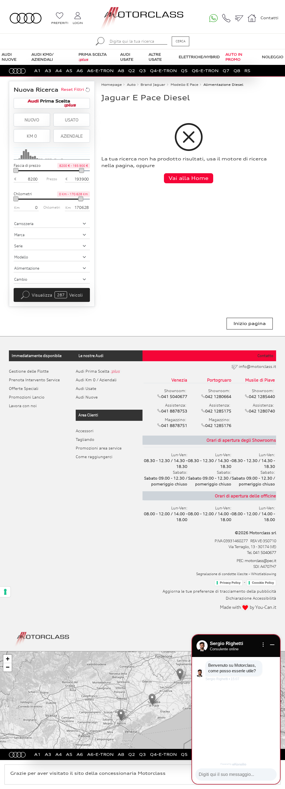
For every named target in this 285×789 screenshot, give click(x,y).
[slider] (15, 170)
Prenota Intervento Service (34, 379)
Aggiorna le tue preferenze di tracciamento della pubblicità (219, 591)
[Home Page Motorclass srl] (25, 18)
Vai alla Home (188, 178)
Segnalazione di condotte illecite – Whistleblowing (236, 574)
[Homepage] (42, 638)
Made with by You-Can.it (248, 607)
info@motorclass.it (257, 366)
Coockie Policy (263, 583)
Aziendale (72, 135)
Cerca (180, 41)
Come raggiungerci (94, 456)
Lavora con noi (23, 405)
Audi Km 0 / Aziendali (96, 379)
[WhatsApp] (213, 18)
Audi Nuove (87, 397)
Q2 (131, 70)
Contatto (265, 355)
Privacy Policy (230, 583)
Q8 (237, 70)
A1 (37, 70)
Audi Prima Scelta (98, 371)
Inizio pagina (250, 323)
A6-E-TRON (100, 70)
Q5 (184, 70)
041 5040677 (264, 552)
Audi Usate (86, 388)
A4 (58, 70)
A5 (69, 70)
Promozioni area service (99, 448)
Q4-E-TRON (163, 70)
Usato (71, 119)
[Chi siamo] (252, 18)
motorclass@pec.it (260, 560)
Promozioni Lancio (27, 397)
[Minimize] (272, 644)
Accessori (85, 430)
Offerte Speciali (23, 388)
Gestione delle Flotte (29, 371)
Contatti (269, 18)
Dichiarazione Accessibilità (251, 598)
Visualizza (57, 294)
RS (247, 70)
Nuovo (31, 119)
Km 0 (32, 135)
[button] (120, 715)
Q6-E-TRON (205, 70)
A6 (80, 70)
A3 (48, 70)
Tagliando (85, 439)
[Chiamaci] (226, 18)
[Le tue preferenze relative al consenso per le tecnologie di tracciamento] (5, 592)
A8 (121, 70)
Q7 (226, 70)
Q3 (142, 70)
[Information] (263, 644)
